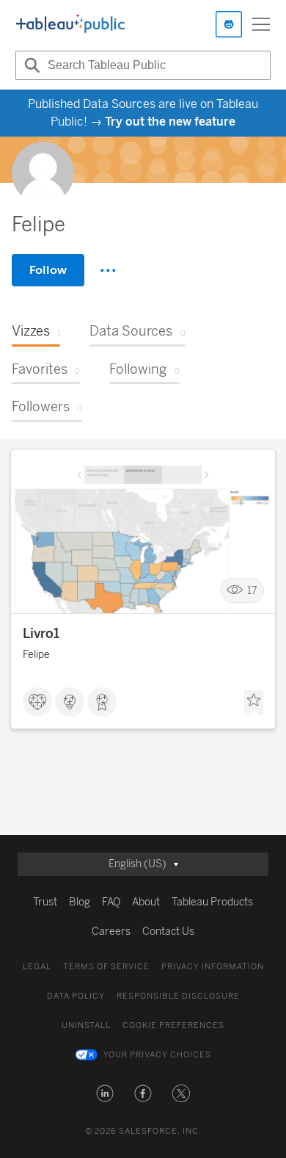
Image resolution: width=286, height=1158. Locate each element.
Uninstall (86, 1025)
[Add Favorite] (253, 703)
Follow (48, 270)
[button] (105, 1093)
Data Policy (76, 996)
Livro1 (41, 634)
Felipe (36, 654)
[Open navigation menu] (261, 24)
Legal (37, 966)
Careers (111, 931)
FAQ (111, 902)
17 (252, 591)
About (146, 902)
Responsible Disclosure (178, 996)
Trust (45, 902)
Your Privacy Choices (157, 1055)
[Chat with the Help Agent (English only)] (229, 24)
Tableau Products (212, 902)
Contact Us (168, 931)
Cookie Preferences (173, 1025)
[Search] (30, 65)
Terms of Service (106, 966)
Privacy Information (212, 966)
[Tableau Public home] (70, 24)
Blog (79, 902)
